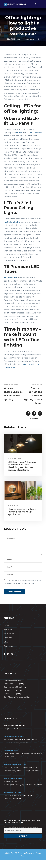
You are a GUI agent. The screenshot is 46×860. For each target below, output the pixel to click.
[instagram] (12, 654)
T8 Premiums (10, 278)
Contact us (8, 646)
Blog (26, 39)
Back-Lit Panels (34, 133)
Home (6, 625)
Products (8, 638)
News (31, 39)
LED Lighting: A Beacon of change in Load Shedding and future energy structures (22, 466)
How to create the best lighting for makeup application (22, 512)
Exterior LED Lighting (13, 690)
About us (8, 629)
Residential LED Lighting (14, 684)
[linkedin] (8, 654)
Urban (19, 133)
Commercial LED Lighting (15, 687)
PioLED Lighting (13, 39)
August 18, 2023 (14, 458)
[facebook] (4, 654)
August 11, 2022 (14, 505)
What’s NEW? (10, 633)
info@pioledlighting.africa (14, 729)
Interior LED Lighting (12, 694)
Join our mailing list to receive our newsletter (21, 827)
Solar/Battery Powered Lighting (17, 697)
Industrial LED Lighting (13, 680)
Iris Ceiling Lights (12, 222)
